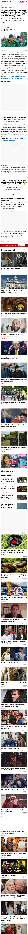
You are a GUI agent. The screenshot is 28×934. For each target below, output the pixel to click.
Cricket (2, 27)
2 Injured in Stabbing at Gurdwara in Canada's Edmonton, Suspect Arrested (13, 291)
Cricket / (5, 5)
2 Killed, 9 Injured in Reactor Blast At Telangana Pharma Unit (13, 269)
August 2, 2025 (21, 125)
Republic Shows (4, 492)
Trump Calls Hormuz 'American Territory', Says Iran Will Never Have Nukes (13, 425)
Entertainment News (5, 315)
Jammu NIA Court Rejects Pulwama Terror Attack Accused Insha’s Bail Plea (14, 380)
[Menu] (26, 1)
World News (3, 294)
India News (3, 272)
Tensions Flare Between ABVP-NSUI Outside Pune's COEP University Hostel (8, 479)
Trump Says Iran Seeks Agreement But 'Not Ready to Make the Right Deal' (12, 357)
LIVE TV (22, 1)
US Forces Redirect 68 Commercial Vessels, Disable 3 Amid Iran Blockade (7, 506)
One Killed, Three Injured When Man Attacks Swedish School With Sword (13, 403)
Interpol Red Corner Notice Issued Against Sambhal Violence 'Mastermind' (12, 335)
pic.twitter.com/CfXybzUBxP (14, 121)
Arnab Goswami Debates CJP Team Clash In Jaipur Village (8, 488)
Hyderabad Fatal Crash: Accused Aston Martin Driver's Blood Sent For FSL (13, 471)
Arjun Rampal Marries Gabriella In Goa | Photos (14, 313)
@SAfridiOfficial (16, 119)
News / (2, 5)
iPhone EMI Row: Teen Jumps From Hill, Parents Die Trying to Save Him (13, 448)
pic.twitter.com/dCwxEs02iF (14, 189)
